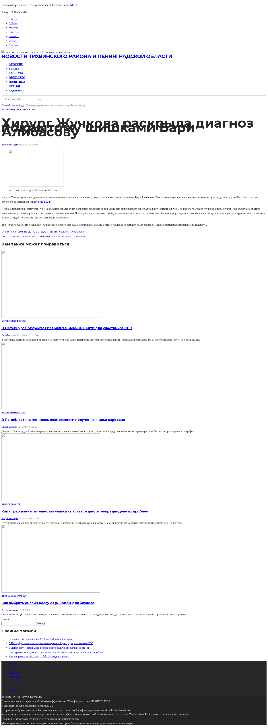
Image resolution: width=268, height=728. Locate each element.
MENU (74, 5)
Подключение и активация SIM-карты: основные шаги (41, 638)
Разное (16, 504)
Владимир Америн (9, 144)
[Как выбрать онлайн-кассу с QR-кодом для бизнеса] (50, 591)
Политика (14, 36)
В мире (13, 23)
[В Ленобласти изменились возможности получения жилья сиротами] (50, 408)
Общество (14, 31)
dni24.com (44, 201)
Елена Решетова (8, 335)
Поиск (5, 619)
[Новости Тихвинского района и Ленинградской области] (35, 51)
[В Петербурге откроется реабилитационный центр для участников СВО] (50, 316)
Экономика (19, 596)
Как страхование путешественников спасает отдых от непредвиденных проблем (75, 511)
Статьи (12, 40)
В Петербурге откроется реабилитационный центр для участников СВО (66, 328)
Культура (13, 27)
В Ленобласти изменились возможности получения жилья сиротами (63, 420)
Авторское (7, 109)
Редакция (13, 45)
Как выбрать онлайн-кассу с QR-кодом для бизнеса (47, 603)
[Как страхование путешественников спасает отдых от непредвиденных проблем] (50, 500)
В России (13, 18)
